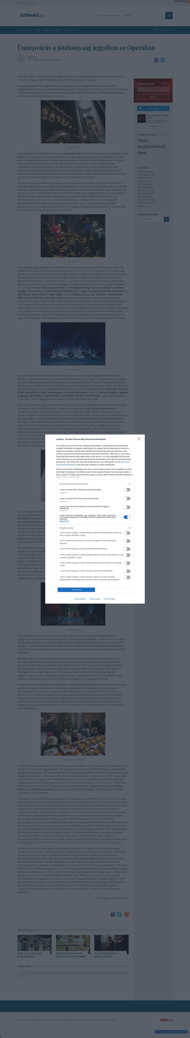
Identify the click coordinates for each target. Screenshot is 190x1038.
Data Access (95, 599)
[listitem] (95, 484)
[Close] (139, 439)
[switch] (127, 489)
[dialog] (95, 519)
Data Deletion (80, 599)
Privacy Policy (109, 599)
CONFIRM (76, 590)
